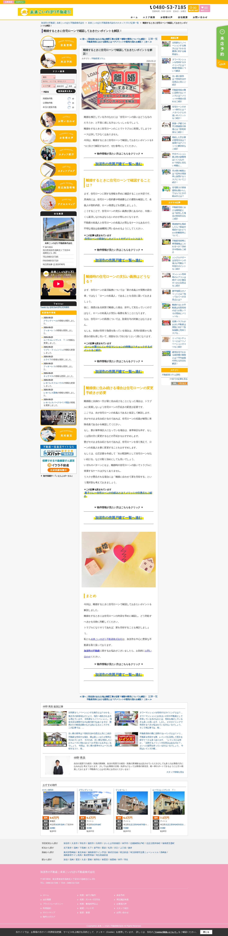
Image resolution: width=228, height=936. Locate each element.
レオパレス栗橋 (50, 393)
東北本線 (82, 852)
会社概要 (47, 899)
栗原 (104, 848)
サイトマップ (49, 912)
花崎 (62, 825)
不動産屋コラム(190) (171, 375)
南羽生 (97, 859)
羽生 (126, 859)
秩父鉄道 (124, 852)
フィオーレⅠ (49, 330)
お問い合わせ (122, 912)
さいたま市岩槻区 (112, 843)
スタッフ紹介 (122, 908)
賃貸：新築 (85, 912)
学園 (143, 825)
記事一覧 (152, 39)
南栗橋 (113, 859)
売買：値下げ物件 (88, 895)
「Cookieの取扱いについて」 (165, 932)
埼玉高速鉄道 (102, 855)
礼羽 (110, 848)
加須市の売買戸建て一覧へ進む (118, 164)
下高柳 (83, 848)
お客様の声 (121, 904)
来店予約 (120, 895)
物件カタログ (49, 917)
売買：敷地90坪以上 (89, 904)
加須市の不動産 (92, 650)
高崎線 (163, 852)
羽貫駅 (126, 828)
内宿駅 (162, 828)
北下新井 (68, 848)
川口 (116, 848)
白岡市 (99, 843)
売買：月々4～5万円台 (90, 899)
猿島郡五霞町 (168, 843)
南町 (99, 825)
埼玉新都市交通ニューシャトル (144, 852)
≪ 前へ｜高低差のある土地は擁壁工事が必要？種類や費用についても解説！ (113, 39)
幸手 (120, 859)
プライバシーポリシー (53, 904)
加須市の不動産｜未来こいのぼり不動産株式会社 (67, 872)
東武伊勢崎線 (70, 852)
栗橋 (90, 859)
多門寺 (97, 848)
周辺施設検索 (122, 899)
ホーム (46, 895)
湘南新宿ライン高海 (73, 855)
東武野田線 (89, 855)
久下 (90, 848)
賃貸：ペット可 (87, 908)
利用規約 (47, 908)
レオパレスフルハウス (53, 383)
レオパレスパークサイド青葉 (56, 402)
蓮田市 (91, 843)
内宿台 (180, 825)
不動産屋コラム (98, 58)
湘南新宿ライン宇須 (97, 852)
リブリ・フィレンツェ (53, 350)
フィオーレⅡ (49, 366)
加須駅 (89, 828)
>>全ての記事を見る (179, 379)
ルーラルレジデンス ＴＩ (55, 340)
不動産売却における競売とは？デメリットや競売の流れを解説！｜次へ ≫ (119, 42)
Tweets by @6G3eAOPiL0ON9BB (54, 307)
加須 (66, 859)
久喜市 (75, 843)
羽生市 (83, 843)
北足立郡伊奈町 (135, 825)
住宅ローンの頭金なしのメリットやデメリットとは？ (113, 238)
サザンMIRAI (47, 790)
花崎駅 (52, 828)
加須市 (58, 825)
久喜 (84, 859)
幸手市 (125, 843)
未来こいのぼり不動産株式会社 (106, 639)
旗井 (130, 848)
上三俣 (123, 848)
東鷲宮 (105, 859)
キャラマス (48, 376)
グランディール (50, 320)
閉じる (206, 932)
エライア (47, 359)
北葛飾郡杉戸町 (137, 843)
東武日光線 (113, 852)
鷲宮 (78, 859)
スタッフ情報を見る (175, 772)
